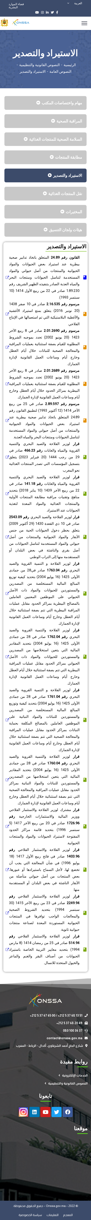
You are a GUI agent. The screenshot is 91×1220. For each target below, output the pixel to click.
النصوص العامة (60, 71)
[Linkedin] (34, 1112)
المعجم (68, 1215)
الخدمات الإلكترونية (75, 1075)
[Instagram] (23, 1112)
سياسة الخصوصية (31, 1215)
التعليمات (53, 1215)
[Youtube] (45, 1112)
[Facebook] (68, 1112)
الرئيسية (70, 65)
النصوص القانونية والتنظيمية (39, 65)
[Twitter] (56, 1112)
